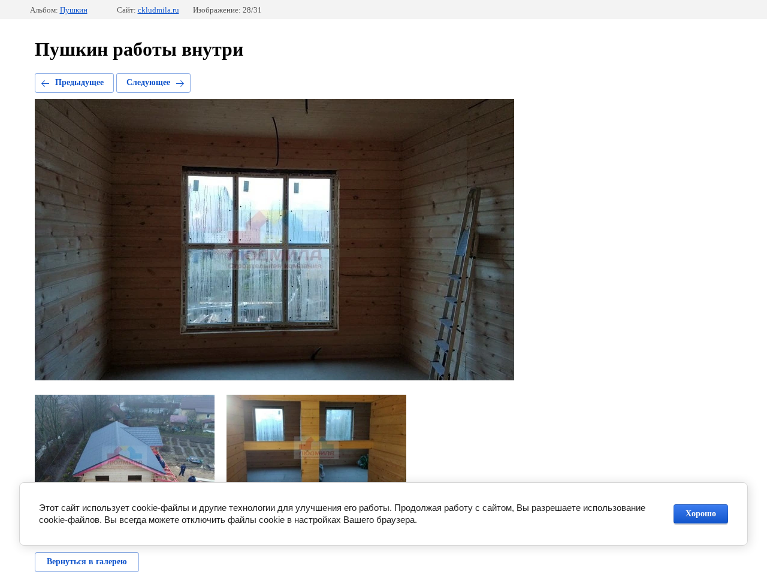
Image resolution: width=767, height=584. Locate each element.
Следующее (148, 82)
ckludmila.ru (158, 9)
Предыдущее (79, 82)
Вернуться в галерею (87, 561)
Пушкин (73, 9)
